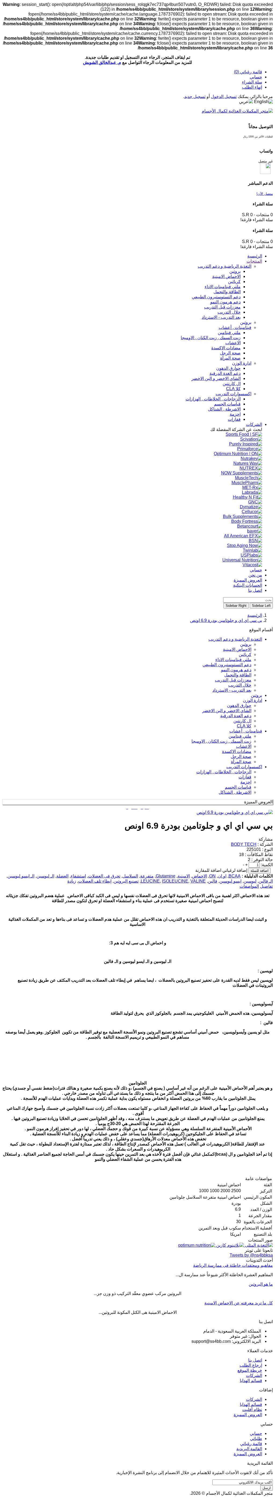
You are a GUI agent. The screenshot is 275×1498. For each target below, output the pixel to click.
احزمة (245, 782)
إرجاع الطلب (251, 1365)
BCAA (235, 876)
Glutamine (165, 876)
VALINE (198, 881)
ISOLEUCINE (175, 881)
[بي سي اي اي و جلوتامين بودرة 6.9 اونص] (235, 812)
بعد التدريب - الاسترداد (231, 690)
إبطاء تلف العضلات (94, 881)
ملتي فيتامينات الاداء (233, 659)
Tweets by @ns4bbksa (251, 1255)
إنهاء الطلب (252, 87)
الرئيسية (254, 615)
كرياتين (245, 654)
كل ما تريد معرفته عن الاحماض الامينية (238, 1303)
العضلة (62, 876)
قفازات (244, 777)
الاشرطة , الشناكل (235, 792)
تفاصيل (266, 886)
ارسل (266, 1488)
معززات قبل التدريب (233, 680)
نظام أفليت (252, 1409)
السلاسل (130, 876)
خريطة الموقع (249, 1370)
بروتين (245, 644)
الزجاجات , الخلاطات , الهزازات (223, 772)
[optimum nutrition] (196, 1245)
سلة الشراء (252, 82)
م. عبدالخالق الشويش (102, 62)
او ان (222, 876)
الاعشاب (243, 746)
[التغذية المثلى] (258, 1245)
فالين (212, 881)
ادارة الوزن (252, 700)
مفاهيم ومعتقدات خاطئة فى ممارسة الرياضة (233, 1265)
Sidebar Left (261, 606)
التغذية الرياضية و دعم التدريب (235, 639)
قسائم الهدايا (251, 1380)
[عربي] (246, 101)
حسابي (256, 77)
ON (212, 876)
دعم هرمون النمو (236, 670)
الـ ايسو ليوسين (21, 876)
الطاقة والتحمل (237, 675)
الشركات (254, 1375)
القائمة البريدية (249, 1448)
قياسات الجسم (238, 787)
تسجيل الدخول (224, 96)
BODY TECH (243, 844)
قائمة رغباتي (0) (248, 72)
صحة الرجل (241, 756)
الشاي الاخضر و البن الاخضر (226, 710)
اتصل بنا (255, 1360)
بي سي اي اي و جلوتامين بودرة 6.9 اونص (226, 620)
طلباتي (256, 1438)
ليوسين (250, 881)
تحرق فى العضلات (104, 876)
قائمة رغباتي (251, 1443)
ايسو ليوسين (230, 881)
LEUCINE (150, 881)
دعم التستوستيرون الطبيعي (226, 664)
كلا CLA (244, 726)
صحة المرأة (241, 761)
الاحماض (199, 876)
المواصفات (249, 886)
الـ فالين (266, 881)
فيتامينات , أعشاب (245, 731)
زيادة (71, 881)
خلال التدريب (239, 685)
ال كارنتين (242, 721)
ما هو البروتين (261, 1284)
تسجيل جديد (194, 96)
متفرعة (147, 876)
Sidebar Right (236, 606)
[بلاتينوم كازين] (229, 1245)
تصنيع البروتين (126, 881)
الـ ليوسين (45, 876)
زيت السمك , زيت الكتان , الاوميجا (221, 741)
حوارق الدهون (239, 705)
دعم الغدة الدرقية (235, 715)
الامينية (184, 876)
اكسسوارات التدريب (244, 766)
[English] (263, 101)
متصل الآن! (264, 194)
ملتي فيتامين (240, 736)
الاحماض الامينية (237, 649)
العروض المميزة (248, 1414)
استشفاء (78, 876)
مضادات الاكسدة (236, 751)
